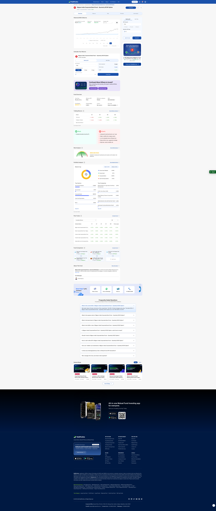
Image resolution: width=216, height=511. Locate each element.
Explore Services (80, 452)
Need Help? (135, 1)
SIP (112, 220)
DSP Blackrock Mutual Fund (79, 487)
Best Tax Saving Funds (110, 446)
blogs (136, 362)
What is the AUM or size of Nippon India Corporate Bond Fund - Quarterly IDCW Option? (103, 325)
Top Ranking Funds (109, 440)
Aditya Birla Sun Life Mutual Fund (101, 486)
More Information (115, 265)
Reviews (120, 463)
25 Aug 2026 (114, 45)
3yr (104, 43)
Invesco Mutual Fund (126, 486)
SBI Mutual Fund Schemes (88, 488)
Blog (106, 454)
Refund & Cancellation (136, 459)
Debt (78, 9)
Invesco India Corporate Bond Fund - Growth (82, 234)
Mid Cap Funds (120, 493)
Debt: (107, 166)
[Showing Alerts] (117, 22)
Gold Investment (121, 446)
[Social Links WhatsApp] (141, 499)
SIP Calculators (121, 454)
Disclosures (133, 463)
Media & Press (134, 442)
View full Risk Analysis (114, 147)
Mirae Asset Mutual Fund (79, 486)
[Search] (139, 2)
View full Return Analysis (113, 110)
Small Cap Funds (112, 493)
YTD (97, 43)
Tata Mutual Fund (132, 487)
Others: (114, 166)
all (110, 43)
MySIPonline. (82, 499)
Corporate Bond (83, 9)
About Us (133, 438)
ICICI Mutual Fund (87, 484)
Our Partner (133, 440)
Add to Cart (127, 38)
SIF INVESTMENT (122, 440)
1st (125, 31)
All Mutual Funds (108, 444)
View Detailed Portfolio (114, 162)
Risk (108, 13)
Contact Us (133, 446)
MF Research (108, 456)
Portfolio (122, 13)
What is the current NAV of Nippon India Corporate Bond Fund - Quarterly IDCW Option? (103, 305)
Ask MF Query (134, 444)
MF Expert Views (108, 459)
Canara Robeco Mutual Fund (115, 486)
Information (135, 13)
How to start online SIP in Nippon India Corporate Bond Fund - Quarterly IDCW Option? (102, 340)
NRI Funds (107, 448)
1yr (100, 43)
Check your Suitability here (131, 64)
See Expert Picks (102, 88)
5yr (107, 43)
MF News (107, 461)
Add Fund (114, 259)
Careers (133, 448)
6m (93, 43)
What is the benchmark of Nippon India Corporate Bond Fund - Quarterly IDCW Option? (103, 320)
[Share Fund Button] (141, 7)
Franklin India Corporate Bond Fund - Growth (82, 237)
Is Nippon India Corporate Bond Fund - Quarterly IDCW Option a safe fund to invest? (102, 330)
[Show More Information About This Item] (83, 111)
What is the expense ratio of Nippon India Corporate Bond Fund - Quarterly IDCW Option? (103, 315)
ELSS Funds (91, 493)
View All (76, 208)
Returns (94, 13)
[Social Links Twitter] (134, 499)
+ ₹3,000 (131, 26)
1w (83, 43)
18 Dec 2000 (105, 45)
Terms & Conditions (135, 454)
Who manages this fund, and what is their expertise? (94, 355)
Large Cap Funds (84, 493)
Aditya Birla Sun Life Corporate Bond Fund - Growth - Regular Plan (81, 241)
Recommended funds (109, 438)
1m (86, 43)
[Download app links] (113, 413)
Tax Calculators (121, 456)
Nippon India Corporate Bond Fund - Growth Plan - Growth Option (81, 227)
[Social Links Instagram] (139, 499)
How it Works (121, 461)
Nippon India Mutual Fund (99, 488)
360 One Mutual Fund (104, 484)
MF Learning (107, 463)
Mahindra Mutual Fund (115, 484)
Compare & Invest (122, 459)
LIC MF (132, 486)
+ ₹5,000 (137, 26)
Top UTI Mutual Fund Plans (121, 487)
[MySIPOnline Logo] (73, 2)
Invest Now (131, 7)
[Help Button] (213, 505)
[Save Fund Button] (138, 8)
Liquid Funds (97, 493)
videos (140, 362)
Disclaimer (133, 461)
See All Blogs (107, 383)
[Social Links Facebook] (129, 499)
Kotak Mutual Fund (77, 488)
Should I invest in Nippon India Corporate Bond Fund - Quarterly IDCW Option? (100, 335)
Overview (80, 13)
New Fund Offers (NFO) (123, 444)
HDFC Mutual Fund (89, 486)
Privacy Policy (134, 456)
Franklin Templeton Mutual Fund (108, 487)
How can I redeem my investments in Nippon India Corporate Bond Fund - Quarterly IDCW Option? (105, 345)
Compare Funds (115, 215)
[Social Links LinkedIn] (131, 499)
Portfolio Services (122, 448)
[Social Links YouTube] (136, 499)
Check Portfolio (93, 88)
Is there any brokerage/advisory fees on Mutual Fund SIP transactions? (99, 350)
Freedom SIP (121, 442)
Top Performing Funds (109, 442)
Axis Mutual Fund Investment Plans (93, 487)
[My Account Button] (145, 2)
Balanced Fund (104, 493)
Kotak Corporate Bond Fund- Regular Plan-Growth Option (82, 230)
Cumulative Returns (79, 220)
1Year (78, 70)
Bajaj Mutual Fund (95, 484)
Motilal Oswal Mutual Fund (126, 484)
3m (89, 43)
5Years (93, 70)
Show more (77, 272)
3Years (85, 70)
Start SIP (137, 38)
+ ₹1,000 (125, 26)
